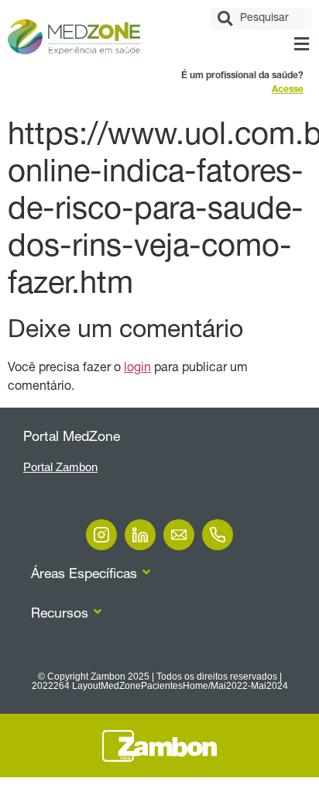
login (137, 369)
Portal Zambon (60, 466)
